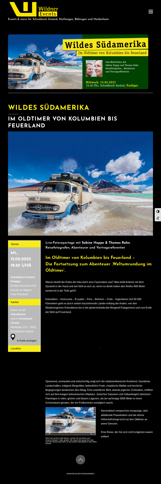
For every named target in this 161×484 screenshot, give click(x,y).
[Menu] (151, 11)
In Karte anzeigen (27, 340)
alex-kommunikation (85, 474)
